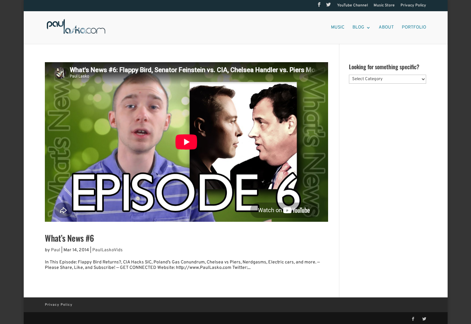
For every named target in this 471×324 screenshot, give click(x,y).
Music (337, 27)
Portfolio (414, 27)
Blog (358, 27)
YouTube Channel (352, 6)
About (386, 27)
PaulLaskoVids (107, 250)
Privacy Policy (413, 6)
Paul (55, 250)
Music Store (384, 6)
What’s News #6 (69, 238)
